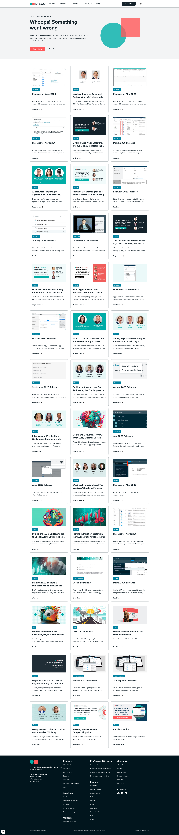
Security (120, 780)
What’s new (94, 786)
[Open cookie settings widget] (3, 832)
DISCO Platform (68, 765)
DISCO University (96, 789)
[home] (37, 4)
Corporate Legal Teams (70, 801)
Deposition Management (71, 783)
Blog (91, 815)
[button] (53, 3)
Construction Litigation (70, 812)
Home (32, 16)
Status (92, 797)
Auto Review (67, 772)
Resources (93, 808)
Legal (92, 819)
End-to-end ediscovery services (100, 768)
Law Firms (66, 797)
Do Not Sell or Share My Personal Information (89, 832)
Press (92, 804)
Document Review (96, 765)
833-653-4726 (34, 781)
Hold (64, 787)
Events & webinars (96, 812)
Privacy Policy (145, 830)
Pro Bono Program (69, 808)
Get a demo (128, 4)
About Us (120, 765)
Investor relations (122, 776)
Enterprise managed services (99, 776)
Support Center (95, 793)
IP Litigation (67, 804)
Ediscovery (66, 776)
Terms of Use (138, 830)
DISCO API (93, 801)
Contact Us (120, 783)
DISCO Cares (121, 772)
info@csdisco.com (36, 779)
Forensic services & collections (100, 772)
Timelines (66, 780)
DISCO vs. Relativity (69, 821)
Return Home (37, 49)
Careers (119, 768)
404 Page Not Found (44, 16)
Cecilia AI (66, 768)
